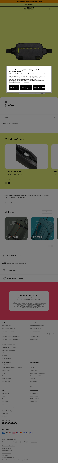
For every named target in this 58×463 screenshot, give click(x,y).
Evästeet (26, 82)
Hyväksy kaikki (13, 87)
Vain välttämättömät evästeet (26, 87)
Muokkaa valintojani (39, 87)
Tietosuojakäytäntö (14, 82)
